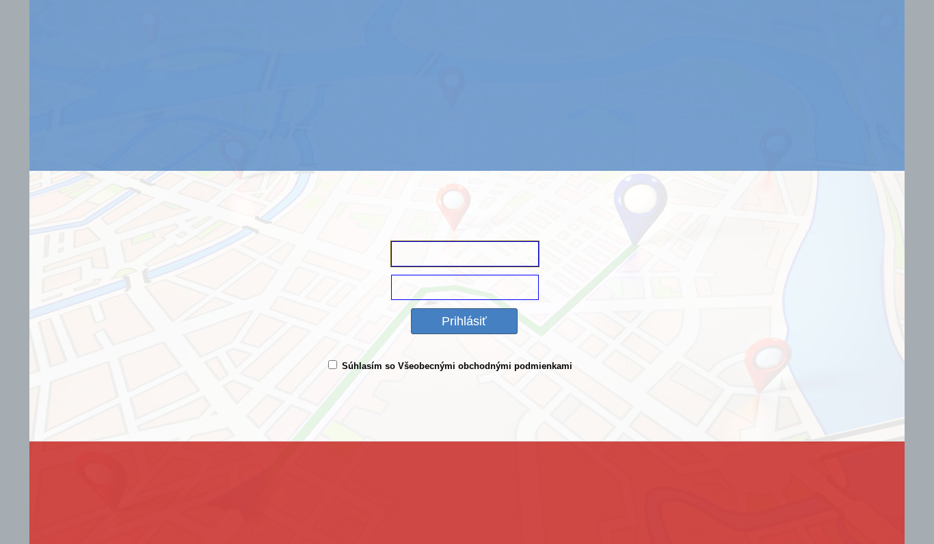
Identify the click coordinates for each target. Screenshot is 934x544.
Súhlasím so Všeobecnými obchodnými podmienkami (457, 366)
